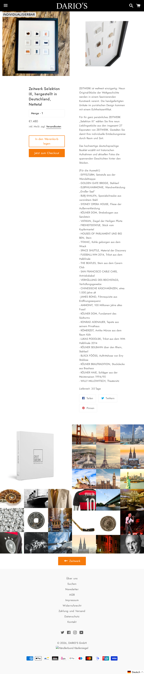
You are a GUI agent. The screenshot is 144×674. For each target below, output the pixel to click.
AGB (72, 595)
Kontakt (71, 622)
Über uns (72, 578)
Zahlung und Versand (72, 611)
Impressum (72, 600)
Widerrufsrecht (72, 606)
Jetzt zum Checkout (46, 153)
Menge (35, 113)
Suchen (72, 584)
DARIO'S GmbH (77, 643)
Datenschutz (71, 616)
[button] (135, 672)
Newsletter (72, 589)
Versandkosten (53, 126)
